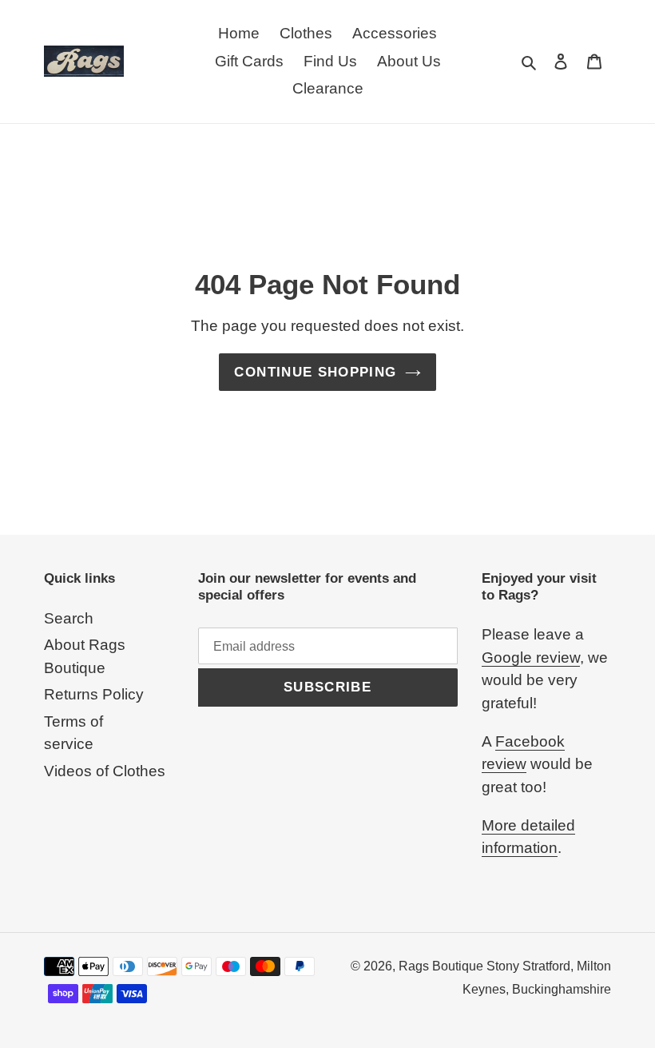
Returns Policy (94, 694)
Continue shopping (315, 372)
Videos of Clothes (104, 771)
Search (68, 618)
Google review (531, 657)
